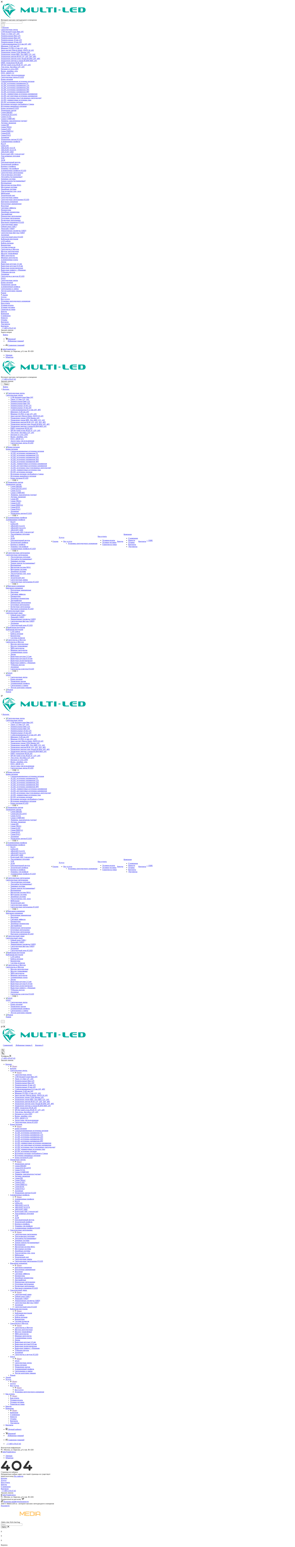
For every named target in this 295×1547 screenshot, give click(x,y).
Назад (14, 1066)
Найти (4, 1527)
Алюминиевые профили (24, 1199)
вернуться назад (7, 1476)
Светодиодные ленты (23, 1075)
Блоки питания (21, 1128)
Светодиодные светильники (26, 1234)
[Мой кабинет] (2, 1024)
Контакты (5, 1489)
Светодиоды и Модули (24, 1328)
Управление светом (22, 1164)
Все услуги (19, 1390)
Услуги (13, 1383)
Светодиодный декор (23, 1294)
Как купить (14, 1398)
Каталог (13, 1068)
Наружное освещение (23, 1267)
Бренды (4, 1484)
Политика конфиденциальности (16, 1502)
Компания (14, 1413)
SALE (17, 1361)
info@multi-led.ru (9, 349)
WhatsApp (9, 357)
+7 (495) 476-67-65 (8, 328)
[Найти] (3, 24)
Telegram (9, 355)
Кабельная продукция (23, 1313)
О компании (6, 1487)
